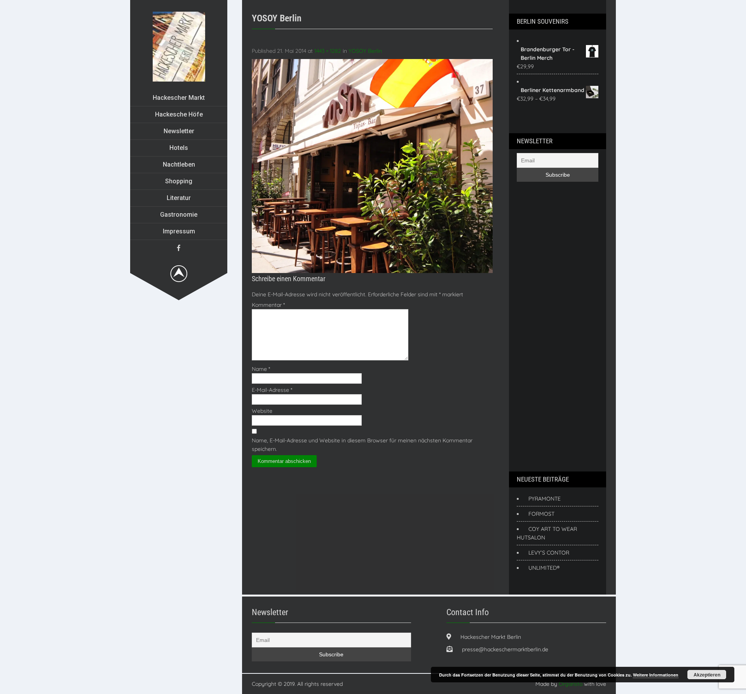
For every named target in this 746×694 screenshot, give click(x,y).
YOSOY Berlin (365, 50)
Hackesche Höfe (179, 114)
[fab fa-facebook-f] (179, 248)
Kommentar (268, 304)
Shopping (178, 181)
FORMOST (541, 513)
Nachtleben (179, 164)
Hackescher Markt (179, 97)
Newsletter (179, 131)
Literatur (179, 198)
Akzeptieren (707, 674)
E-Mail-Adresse (272, 389)
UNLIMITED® (544, 567)
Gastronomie (178, 214)
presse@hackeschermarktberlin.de (505, 649)
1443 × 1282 (327, 50)
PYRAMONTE (544, 498)
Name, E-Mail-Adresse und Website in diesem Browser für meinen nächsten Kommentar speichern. (362, 444)
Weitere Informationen (655, 675)
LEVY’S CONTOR (548, 552)
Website (262, 410)
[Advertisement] (548, 325)
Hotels (178, 147)
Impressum (179, 231)
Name (261, 368)
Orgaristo (570, 683)
